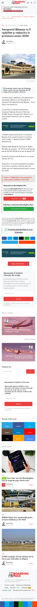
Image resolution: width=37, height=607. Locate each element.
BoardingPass (9, 484)
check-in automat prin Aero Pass (27, 598)
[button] (3, 2)
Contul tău (6, 590)
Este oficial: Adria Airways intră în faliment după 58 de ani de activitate (19, 357)
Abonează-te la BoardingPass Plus (23, 590)
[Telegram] (14, 594)
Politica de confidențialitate (23, 585)
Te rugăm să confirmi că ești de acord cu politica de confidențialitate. (17, 304)
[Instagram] (20, 594)
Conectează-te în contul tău (18, 209)
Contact (6, 588)
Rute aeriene (8, 327)
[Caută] (30, 371)
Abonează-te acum (18, 198)
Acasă (3, 16)
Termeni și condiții (9, 585)
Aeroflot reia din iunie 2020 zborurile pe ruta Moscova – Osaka (17, 330)
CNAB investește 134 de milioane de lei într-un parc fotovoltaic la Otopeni (17, 558)
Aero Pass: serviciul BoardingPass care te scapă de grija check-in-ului (17, 479)
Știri (8, 16)
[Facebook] (16, 594)
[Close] (35, 8)
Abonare (18, 299)
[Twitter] (18, 594)
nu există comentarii (23, 25)
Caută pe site (6, 367)
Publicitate (25, 588)
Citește (31, 485)
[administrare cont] (28, 3)
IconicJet (22, 600)
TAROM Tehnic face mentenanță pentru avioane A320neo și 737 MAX (17, 518)
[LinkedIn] (23, 594)
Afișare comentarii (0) (17, 264)
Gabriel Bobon (9, 41)
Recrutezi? (14, 588)
